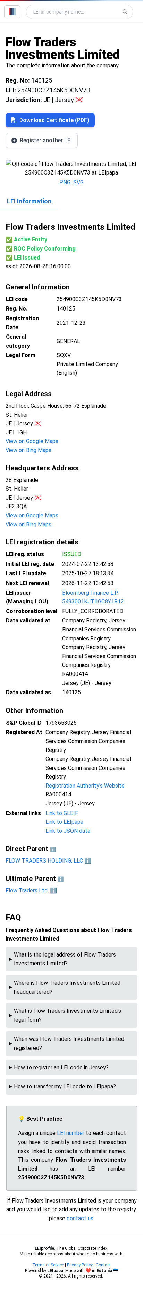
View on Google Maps (32, 441)
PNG (64, 182)
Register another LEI (46, 140)
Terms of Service (48, 1265)
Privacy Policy (80, 1265)
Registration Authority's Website (85, 785)
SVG (78, 182)
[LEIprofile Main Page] (12, 11)
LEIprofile (44, 1248)
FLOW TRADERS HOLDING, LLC (44, 860)
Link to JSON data (67, 831)
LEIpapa (55, 1270)
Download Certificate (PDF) (54, 120)
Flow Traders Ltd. (27, 890)
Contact (103, 1265)
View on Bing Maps (28, 450)
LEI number (70, 1133)
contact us (80, 1218)
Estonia (104, 1270)
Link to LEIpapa (64, 821)
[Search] (125, 11)
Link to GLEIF (61, 813)
